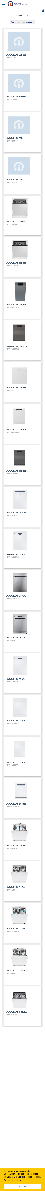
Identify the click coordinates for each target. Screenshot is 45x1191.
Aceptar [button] (22, 1187)
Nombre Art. (21, 15)
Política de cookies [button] (12, 1180)
